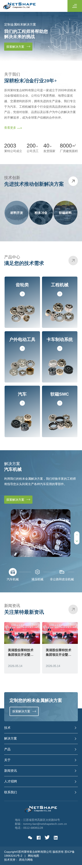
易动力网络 (26, 859)
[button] (77, 541)
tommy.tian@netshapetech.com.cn (45, 823)
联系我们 (10, 792)
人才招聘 (10, 781)
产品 (7, 749)
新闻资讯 (10, 770)
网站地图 (33, 855)
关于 (7, 760)
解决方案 (10, 738)
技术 (7, 727)
